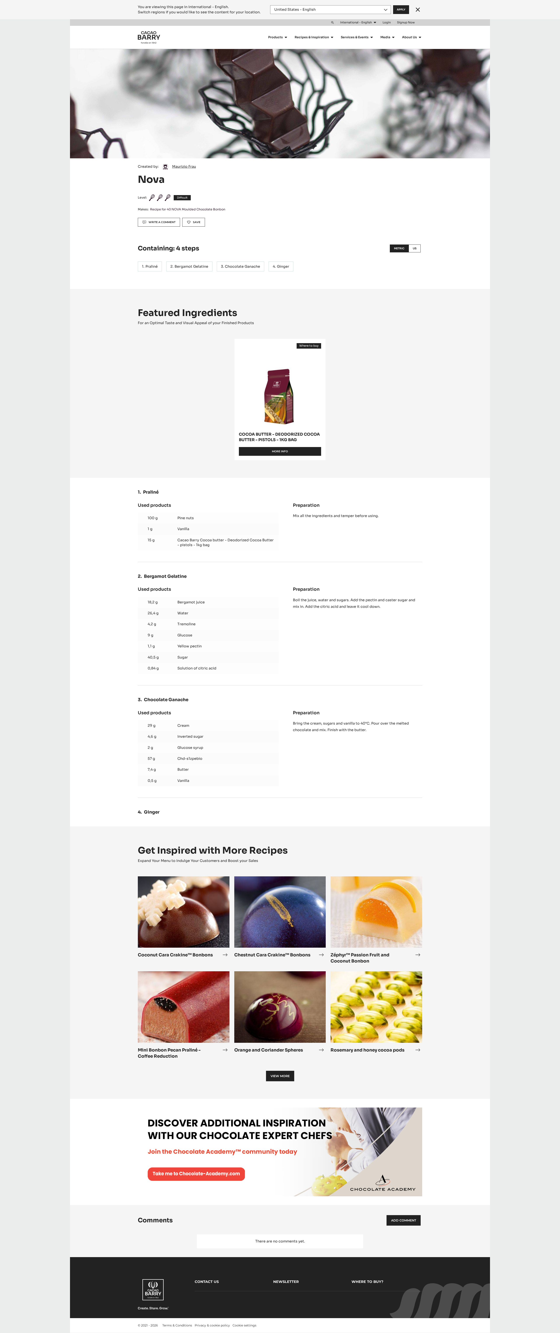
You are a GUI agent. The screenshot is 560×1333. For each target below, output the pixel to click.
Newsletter (286, 1282)
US (414, 248)
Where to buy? (367, 1282)
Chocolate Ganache (242, 266)
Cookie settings (244, 1325)
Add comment (403, 1220)
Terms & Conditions (177, 1325)
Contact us (207, 1282)
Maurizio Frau (184, 166)
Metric (399, 248)
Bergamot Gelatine (191, 266)
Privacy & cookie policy (212, 1325)
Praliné (151, 266)
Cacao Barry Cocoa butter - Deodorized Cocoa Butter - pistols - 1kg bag (225, 542)
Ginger (283, 266)
